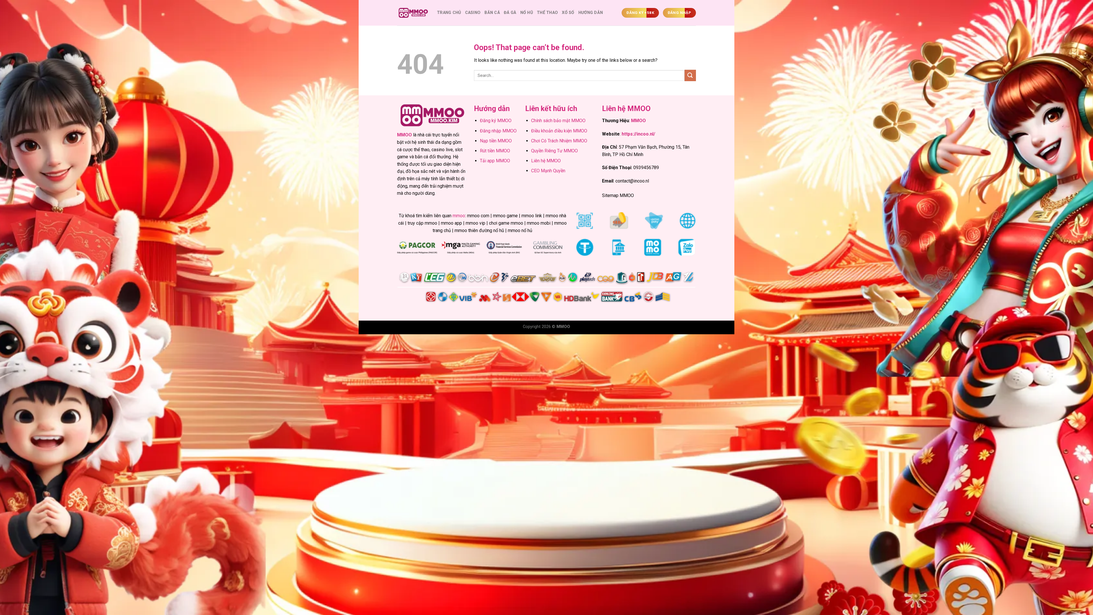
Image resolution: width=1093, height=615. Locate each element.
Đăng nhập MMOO (498, 131)
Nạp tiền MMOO (496, 141)
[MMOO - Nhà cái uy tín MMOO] (412, 13)
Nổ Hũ (526, 12)
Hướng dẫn (590, 12)
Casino (473, 12)
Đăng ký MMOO (495, 120)
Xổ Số (568, 12)
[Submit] (690, 75)
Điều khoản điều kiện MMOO (559, 131)
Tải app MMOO (495, 160)
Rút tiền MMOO (495, 150)
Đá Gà (510, 12)
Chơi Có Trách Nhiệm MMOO (559, 141)
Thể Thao (547, 12)
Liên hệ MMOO (546, 160)
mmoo (459, 215)
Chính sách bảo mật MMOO (558, 120)
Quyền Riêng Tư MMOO (554, 150)
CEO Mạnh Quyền (548, 170)
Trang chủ (449, 12)
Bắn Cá (492, 12)
